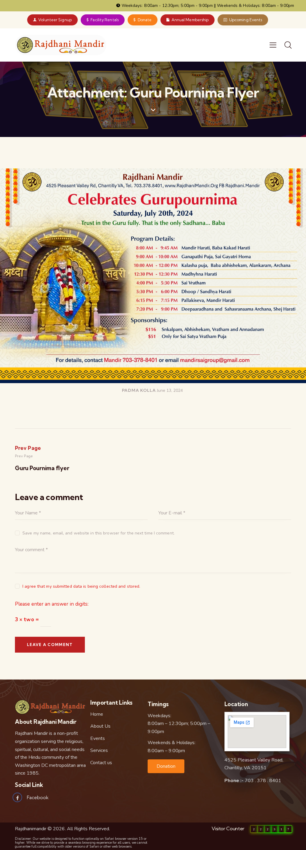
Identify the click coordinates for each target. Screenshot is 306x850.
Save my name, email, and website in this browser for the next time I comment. (98, 533)
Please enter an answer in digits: (51, 604)
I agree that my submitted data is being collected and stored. (81, 586)
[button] (166, 766)
